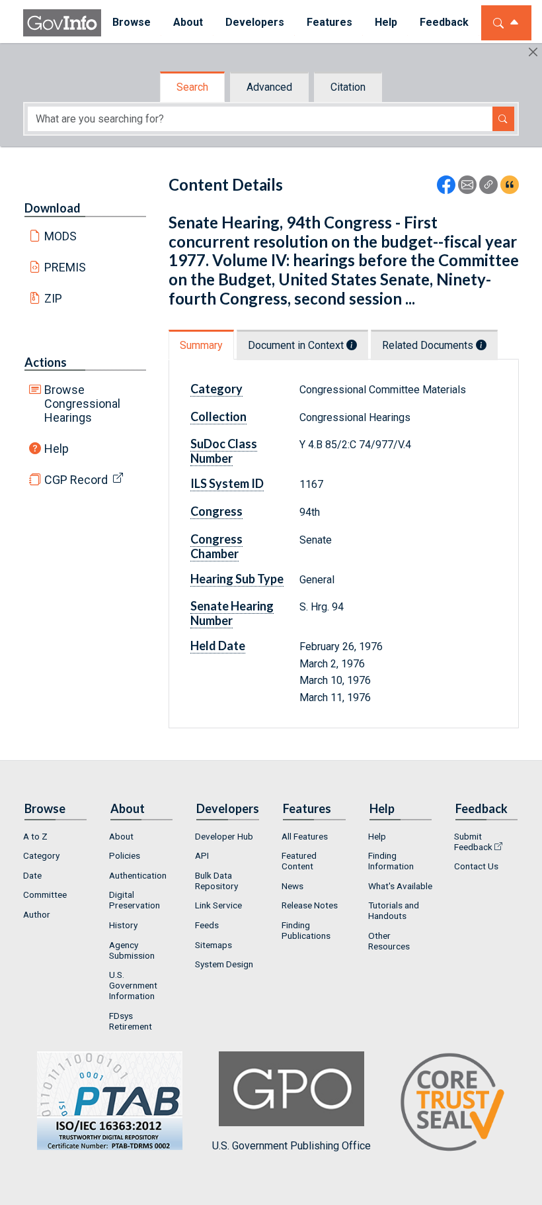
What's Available (400, 886)
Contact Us (476, 866)
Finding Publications (306, 930)
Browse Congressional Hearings (82, 403)
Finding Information (391, 860)
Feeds (207, 925)
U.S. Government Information (133, 985)
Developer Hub (224, 836)
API (202, 855)
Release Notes (310, 905)
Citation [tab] (348, 87)
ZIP (53, 298)
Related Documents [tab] (429, 345)
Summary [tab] (201, 345)
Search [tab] (192, 87)
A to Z (35, 836)
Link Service (218, 905)
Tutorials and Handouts (393, 910)
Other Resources (389, 940)
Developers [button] (254, 22)
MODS (60, 236)
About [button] (188, 22)
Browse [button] (131, 22)
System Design (224, 964)
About (121, 836)
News (292, 886)
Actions (45, 362)
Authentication (138, 875)
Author (36, 914)
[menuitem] (131, 22)
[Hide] (533, 52)
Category (41, 855)
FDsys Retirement (130, 1021)
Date (32, 875)
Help (56, 449)
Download (52, 208)
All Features (305, 836)
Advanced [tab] (269, 87)
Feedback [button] (444, 22)
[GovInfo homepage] (62, 22)
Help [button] (386, 22)
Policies (124, 855)
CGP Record (76, 480)
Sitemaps (213, 945)
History (123, 925)
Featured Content (299, 860)
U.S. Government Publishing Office (291, 1145)
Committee (45, 894)
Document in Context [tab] (297, 345)
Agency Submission (132, 950)
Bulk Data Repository (216, 880)
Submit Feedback (473, 841)
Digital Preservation (134, 899)
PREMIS (65, 267)
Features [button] (329, 22)
